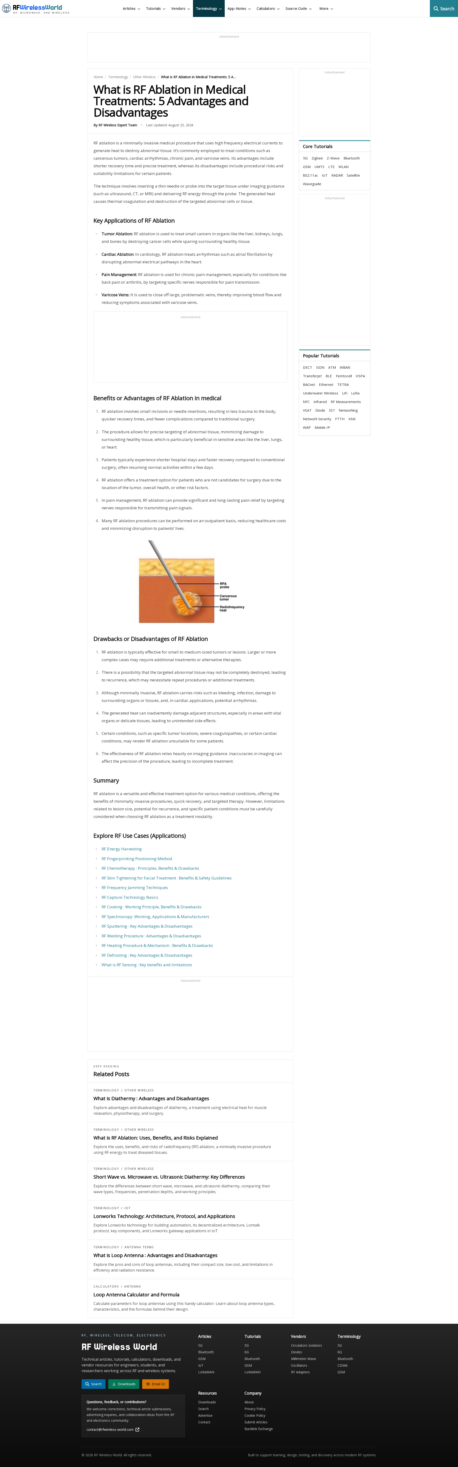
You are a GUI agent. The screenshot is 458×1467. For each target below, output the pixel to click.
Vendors (298, 1336)
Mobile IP (322, 427)
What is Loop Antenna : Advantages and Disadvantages (156, 1255)
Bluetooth (352, 158)
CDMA (343, 1365)
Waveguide (312, 183)
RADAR (337, 175)
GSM (307, 166)
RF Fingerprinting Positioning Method (137, 858)
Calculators (106, 1286)
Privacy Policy (255, 1408)
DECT (307, 367)
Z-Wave (333, 158)
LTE (331, 166)
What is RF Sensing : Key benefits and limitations (147, 964)
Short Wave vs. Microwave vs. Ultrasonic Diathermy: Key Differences (169, 1177)
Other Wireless (144, 77)
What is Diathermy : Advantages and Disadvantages (151, 1098)
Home (98, 77)
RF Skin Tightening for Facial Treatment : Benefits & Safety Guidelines (167, 878)
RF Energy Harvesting (122, 849)
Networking (348, 410)
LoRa (355, 393)
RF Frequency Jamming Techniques (135, 887)
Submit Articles (256, 1422)
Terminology (118, 77)
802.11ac (310, 175)
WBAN (345, 367)
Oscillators (299, 1365)
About (249, 1402)
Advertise (205, 1415)
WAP (307, 427)
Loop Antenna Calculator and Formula (136, 1294)
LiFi (344, 393)
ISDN (320, 367)
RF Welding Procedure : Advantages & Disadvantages (151, 936)
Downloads (207, 1402)
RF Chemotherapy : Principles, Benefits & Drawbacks (150, 868)
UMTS (319, 166)
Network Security (317, 418)
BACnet (309, 384)
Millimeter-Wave (303, 1358)
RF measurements (346, 401)
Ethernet (326, 384)
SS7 (332, 410)
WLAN (343, 166)
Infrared (320, 401)
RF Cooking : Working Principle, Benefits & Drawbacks (152, 907)
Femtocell (344, 375)
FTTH (340, 418)
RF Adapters (300, 1372)
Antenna (132, 1286)
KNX (352, 418)
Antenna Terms (139, 1247)
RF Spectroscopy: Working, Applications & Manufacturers (155, 916)
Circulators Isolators (306, 1345)
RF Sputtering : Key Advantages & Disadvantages (147, 926)
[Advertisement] (229, 49)
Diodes (296, 1352)
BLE (329, 375)
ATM (332, 367)
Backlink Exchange (259, 1428)
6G (247, 1352)
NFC (306, 401)
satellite (353, 175)
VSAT (307, 410)
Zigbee (317, 158)
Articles (204, 1336)
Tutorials (253, 1336)
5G (305, 158)
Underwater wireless (320, 393)
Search (203, 1408)
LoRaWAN (206, 1372)
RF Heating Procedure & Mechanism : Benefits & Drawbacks (157, 945)
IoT (128, 1208)
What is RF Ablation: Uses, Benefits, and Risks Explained (156, 1138)
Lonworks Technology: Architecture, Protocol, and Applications (164, 1216)
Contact (204, 1422)
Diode (320, 410)
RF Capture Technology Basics (130, 897)
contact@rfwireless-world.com (110, 1429)
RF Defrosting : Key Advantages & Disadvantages (147, 955)
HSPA (360, 375)
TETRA (343, 384)
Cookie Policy (255, 1415)
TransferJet (312, 375)
